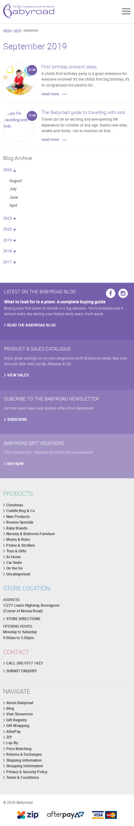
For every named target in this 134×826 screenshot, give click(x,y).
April (13, 205)
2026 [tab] (7, 169)
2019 (17, 30)
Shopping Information (24, 766)
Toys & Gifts (16, 551)
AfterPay (13, 731)
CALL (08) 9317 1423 (24, 663)
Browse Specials (19, 522)
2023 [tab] (7, 218)
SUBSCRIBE (17, 419)
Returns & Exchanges (24, 754)
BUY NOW (15, 463)
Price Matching (18, 748)
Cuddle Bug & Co (20, 510)
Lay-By (12, 742)
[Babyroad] (28, 11)
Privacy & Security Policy (26, 771)
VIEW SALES (18, 375)
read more (50, 94)
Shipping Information (24, 760)
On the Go (14, 568)
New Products (18, 516)
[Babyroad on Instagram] (123, 293)
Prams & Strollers (20, 545)
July (13, 189)
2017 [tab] (7, 262)
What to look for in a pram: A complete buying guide (55, 302)
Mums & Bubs (18, 539)
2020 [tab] (7, 229)
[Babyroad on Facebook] (110, 293)
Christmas (14, 505)
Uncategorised (18, 574)
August (15, 180)
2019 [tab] (7, 240)
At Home (13, 557)
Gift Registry (16, 720)
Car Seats (14, 562)
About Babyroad (19, 702)
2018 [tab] (7, 251)
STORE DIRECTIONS (23, 618)
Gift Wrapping (17, 725)
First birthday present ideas (69, 66)
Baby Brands (16, 528)
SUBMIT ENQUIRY (21, 671)
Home (7, 30)
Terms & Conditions (22, 777)
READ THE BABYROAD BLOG (31, 325)
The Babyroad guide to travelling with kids (83, 112)
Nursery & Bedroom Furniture (30, 533)
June (13, 197)
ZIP (9, 737)
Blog (10, 708)
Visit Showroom (19, 714)
